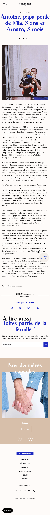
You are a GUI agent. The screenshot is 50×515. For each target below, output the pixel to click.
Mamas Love (25, 467)
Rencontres (25, 459)
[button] (44, 257)
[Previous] (20, 439)
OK (46, 344)
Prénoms (25, 479)
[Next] (30, 439)
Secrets (25, 475)
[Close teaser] (38, 252)
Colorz (33, 498)
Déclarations (25, 463)
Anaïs (27, 296)
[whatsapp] (33, 490)
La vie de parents (25, 471)
